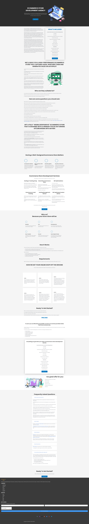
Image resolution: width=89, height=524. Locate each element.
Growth (4, 495)
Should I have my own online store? (39, 397)
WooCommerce (35, 446)
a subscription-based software (40, 423)
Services (4, 491)
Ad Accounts (4, 485)
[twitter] (37, 516)
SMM (3, 498)
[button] (56, 13)
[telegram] (51, 516)
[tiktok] (42, 516)
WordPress (34, 434)
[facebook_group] (47, 516)
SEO (3, 497)
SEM (3, 499)
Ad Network (4, 484)
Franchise (4, 490)
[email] (49, 516)
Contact (4, 488)
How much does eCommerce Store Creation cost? (40, 452)
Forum (3, 489)
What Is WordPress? (37, 432)
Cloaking (4, 486)
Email (3, 494)
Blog (3, 487)
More (3, 500)
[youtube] (44, 516)
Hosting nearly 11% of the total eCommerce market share (40, 426)
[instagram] (40, 516)
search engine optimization (56, 120)
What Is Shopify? (36, 421)
